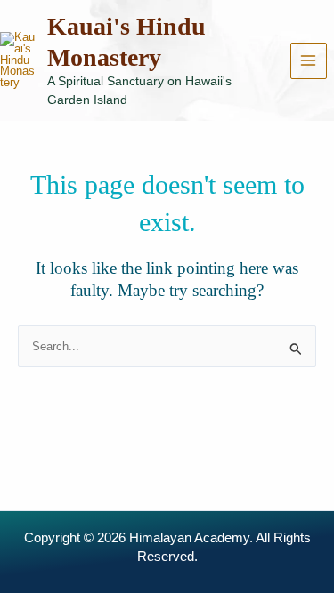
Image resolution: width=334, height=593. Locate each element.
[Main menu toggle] (308, 61)
